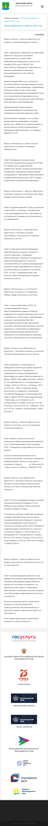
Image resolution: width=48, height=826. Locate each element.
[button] (42, 6)
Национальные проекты (24, 706)
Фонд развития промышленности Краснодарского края (24, 750)
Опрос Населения (24, 727)
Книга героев (24, 684)
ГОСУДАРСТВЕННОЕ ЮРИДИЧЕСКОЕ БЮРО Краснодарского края (24, 658)
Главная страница (11, 18)
